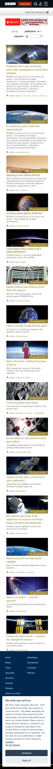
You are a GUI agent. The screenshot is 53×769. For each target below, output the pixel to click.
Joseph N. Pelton (22, 226)
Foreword (31, 667)
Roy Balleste (39, 413)
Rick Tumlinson (22, 190)
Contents (9, 678)
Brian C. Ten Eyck (39, 95)
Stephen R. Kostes (23, 377)
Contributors (32, 662)
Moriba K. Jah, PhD (23, 95)
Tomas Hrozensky (23, 300)
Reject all (26, 760)
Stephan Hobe (21, 533)
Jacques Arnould (22, 152)
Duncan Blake (21, 336)
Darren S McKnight (23, 452)
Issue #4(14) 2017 (39, 434)
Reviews (9, 688)
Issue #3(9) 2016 (39, 122)
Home (8, 657)
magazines (19, 36)
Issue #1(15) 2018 (39, 473)
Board (8, 662)
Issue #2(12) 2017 (39, 321)
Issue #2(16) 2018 (39, 554)
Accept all (26, 753)
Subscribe (25, 3)
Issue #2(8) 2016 (39, 62)
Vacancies (9, 673)
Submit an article (12, 693)
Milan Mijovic (21, 491)
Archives (9, 683)
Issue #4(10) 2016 (39, 171)
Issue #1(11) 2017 (39, 245)
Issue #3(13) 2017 (39, 357)
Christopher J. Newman (25, 572)
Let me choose (12, 745)
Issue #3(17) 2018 (39, 632)
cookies (9, 742)
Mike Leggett (21, 262)
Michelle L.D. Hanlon (24, 413)
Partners (31, 673)
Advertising (32, 657)
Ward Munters (21, 611)
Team (7, 667)
